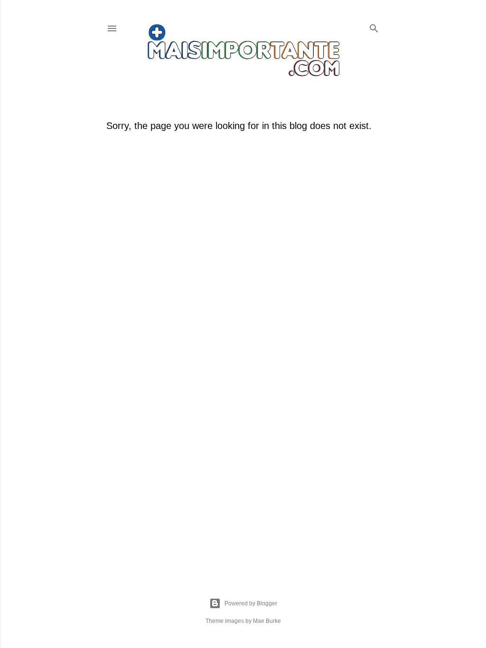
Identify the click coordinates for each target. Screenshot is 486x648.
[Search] (374, 26)
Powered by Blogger (250, 603)
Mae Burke (267, 621)
